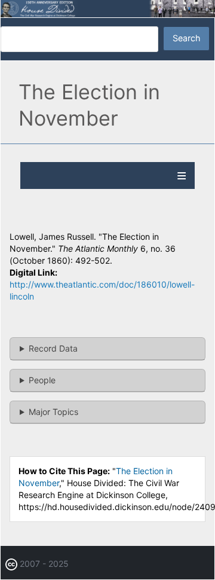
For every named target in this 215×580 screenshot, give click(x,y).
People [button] (42, 380)
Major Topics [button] (53, 412)
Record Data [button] (53, 348)
